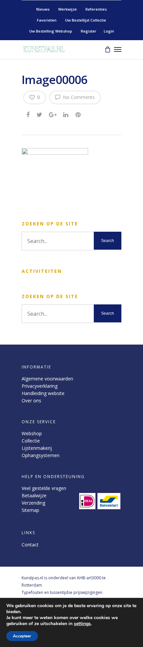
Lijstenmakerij (37, 448)
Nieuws (43, 9)
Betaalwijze (34, 495)
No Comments (78, 97)
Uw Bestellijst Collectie (85, 20)
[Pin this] (78, 114)
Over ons (31, 400)
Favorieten (47, 20)
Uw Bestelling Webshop (50, 31)
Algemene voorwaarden (47, 378)
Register (88, 31)
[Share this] (28, 114)
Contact (30, 544)
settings (82, 624)
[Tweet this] (40, 114)
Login (109, 31)
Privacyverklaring (40, 386)
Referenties (96, 9)
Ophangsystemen (41, 455)
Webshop (32, 433)
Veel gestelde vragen (44, 488)
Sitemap (30, 510)
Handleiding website (43, 393)
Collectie (31, 441)
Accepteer (22, 636)
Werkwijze (67, 9)
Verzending (33, 503)
